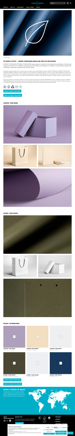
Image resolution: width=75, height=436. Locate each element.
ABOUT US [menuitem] (12, 7)
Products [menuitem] (5, 7)
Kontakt (57, 421)
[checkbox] (44, 427)
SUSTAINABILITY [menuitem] (20, 7)
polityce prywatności (23, 431)
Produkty (58, 417)
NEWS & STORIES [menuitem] (30, 7)
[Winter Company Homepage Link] (37, 3)
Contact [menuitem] (38, 7)
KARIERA (57, 419)
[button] (9, 425)
